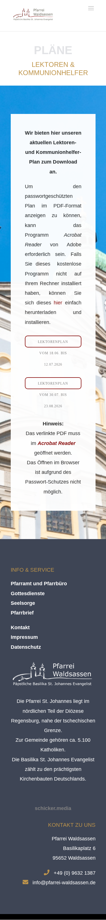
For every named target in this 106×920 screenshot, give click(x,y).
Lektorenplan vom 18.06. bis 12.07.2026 (53, 343)
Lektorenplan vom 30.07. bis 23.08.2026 (53, 385)
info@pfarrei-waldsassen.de (64, 882)
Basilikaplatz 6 (79, 848)
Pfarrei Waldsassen (74, 838)
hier (58, 303)
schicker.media (53, 808)
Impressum (24, 637)
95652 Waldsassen (74, 858)
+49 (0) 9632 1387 (75, 873)
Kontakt (20, 627)
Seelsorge (23, 603)
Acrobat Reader (56, 443)
